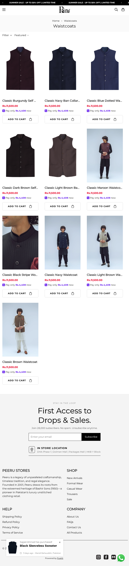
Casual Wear (74, 488)
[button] (123, 9)
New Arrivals (74, 478)
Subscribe (91, 436)
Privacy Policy (10, 527)
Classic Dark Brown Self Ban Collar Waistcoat (20, 188)
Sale (69, 499)
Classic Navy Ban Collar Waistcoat (63, 100)
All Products (74, 532)
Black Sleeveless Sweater (38, 545)
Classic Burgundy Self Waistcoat (20, 100)
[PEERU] (64, 9)
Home (55, 20)
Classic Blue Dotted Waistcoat (105, 100)
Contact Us (74, 527)
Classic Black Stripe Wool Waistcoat (20, 275)
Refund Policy (11, 522)
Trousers (72, 494)
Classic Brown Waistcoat (19, 362)
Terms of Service (12, 532)
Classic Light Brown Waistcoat (105, 275)
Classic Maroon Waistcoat (105, 188)
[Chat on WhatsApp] (121, 558)
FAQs (70, 522)
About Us (73, 516)
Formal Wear (75, 483)
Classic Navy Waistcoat (61, 275)
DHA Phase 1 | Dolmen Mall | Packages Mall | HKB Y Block (69, 451)
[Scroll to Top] (122, 549)
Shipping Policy (12, 516)
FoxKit (60, 558)
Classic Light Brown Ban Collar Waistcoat (63, 188)
